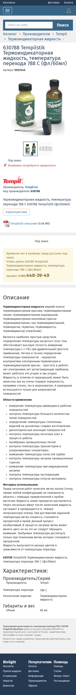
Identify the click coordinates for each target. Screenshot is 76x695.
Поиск (63, 25)
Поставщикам (62, 680)
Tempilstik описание (23, 223)
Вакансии (8, 685)
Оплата (68, 2)
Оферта (32, 685)
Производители (37, 680)
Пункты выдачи (12, 671)
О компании (10, 676)
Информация (36, 676)
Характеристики (16, 212)
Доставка (54, 2)
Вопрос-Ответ (62, 676)
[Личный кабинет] (68, 10)
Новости (8, 680)
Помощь (58, 666)
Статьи (57, 671)
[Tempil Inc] (13, 180)
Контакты (9, 2)
